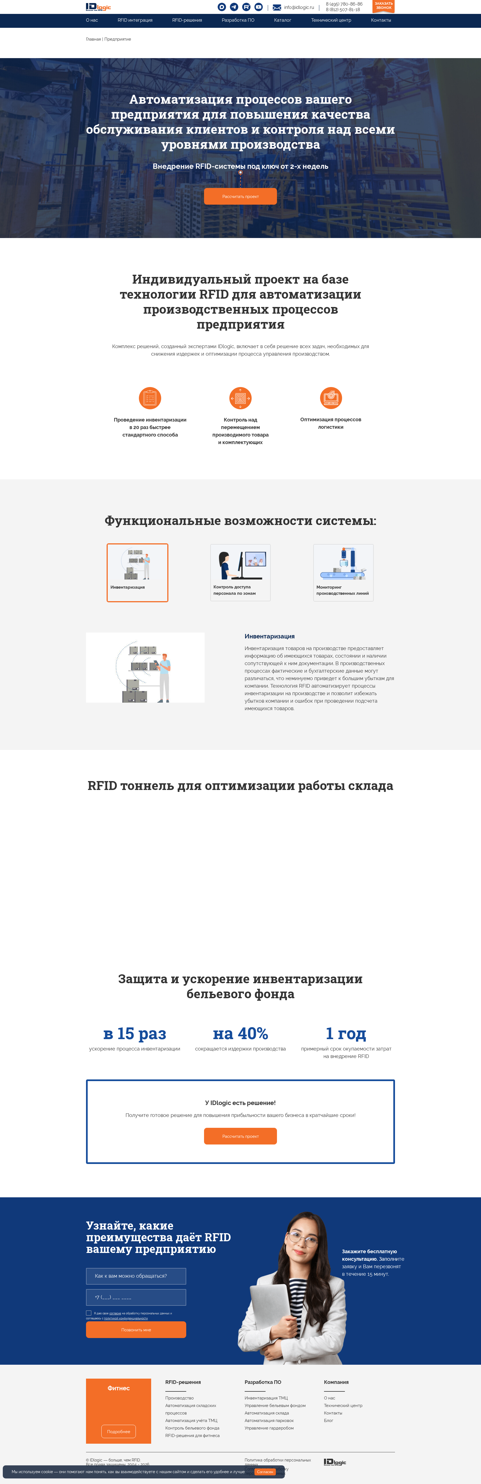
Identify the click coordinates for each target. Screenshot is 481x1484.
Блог (328, 1420)
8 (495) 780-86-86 (344, 4)
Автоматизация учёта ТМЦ (191, 1420)
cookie (47, 1472)
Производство (179, 1398)
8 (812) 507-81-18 (343, 9)
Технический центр (331, 20)
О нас (92, 20)
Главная (93, 39)
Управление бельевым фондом (275, 1405)
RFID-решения (187, 20)
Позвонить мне (136, 1329)
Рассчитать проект (240, 196)
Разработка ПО (238, 20)
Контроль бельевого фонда (192, 1428)
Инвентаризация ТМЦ (266, 1398)
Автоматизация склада (267, 1413)
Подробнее (118, 1431)
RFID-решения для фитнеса (192, 1435)
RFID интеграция (135, 20)
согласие (115, 1313)
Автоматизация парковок (269, 1420)
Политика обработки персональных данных (278, 1462)
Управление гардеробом (269, 1428)
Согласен (265, 1472)
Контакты (381, 20)
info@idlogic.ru (299, 7)
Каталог (282, 20)
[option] (137, 574)
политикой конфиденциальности (126, 1318)
